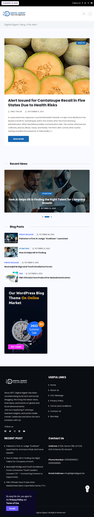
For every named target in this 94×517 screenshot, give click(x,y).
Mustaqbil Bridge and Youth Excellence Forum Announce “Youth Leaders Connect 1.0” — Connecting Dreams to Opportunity (24, 471)
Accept (12, 508)
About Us (54, 390)
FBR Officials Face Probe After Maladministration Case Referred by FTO (25, 484)
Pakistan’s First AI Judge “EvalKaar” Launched (43, 238)
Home (53, 385)
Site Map (54, 416)
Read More (18, 139)
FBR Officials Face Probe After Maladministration (44, 277)
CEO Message (56, 395)
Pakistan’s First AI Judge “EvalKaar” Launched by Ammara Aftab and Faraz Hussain (24, 449)
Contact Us (55, 411)
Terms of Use (12, 503)
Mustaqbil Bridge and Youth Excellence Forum (28, 266)
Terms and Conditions (60, 406)
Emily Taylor (16, 111)
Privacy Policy (16, 499)
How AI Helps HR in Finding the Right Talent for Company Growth (47, 201)
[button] (42, 216)
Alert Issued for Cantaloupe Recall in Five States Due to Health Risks (46, 103)
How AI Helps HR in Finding (32, 252)
